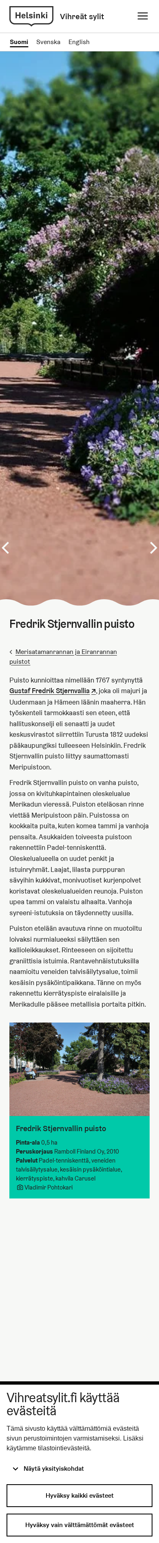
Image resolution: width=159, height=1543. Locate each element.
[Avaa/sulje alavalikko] (142, 16)
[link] (31, 16)
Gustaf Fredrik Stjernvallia (49, 690)
